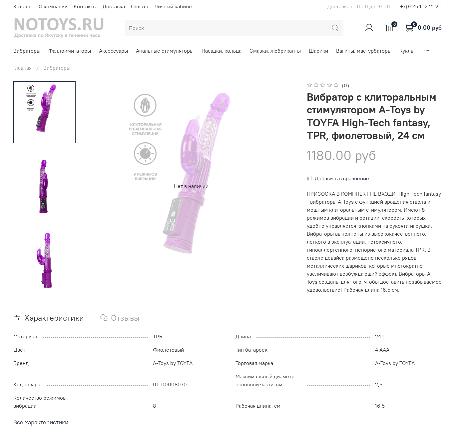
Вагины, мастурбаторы (363, 50)
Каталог (23, 6)
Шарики (318, 50)
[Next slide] (44, 282)
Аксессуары (113, 50)
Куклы (406, 50)
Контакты (85, 6)
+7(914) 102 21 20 (421, 6)
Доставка (114, 6)
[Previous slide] (100, 186)
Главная (22, 67)
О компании (53, 6)
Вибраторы (26, 50)
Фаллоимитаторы (69, 50)
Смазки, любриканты (275, 50)
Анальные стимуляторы (165, 50)
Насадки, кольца (221, 50)
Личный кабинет (174, 6)
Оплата (139, 6)
